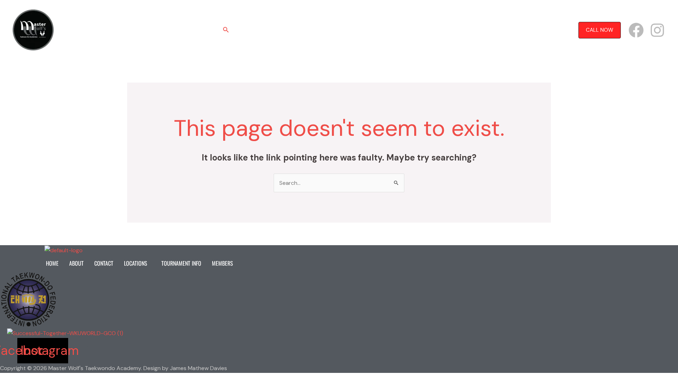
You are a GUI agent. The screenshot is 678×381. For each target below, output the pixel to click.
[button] (226, 30)
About (273, 30)
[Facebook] (636, 30)
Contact (301, 30)
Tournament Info (384, 30)
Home (248, 30)
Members (425, 30)
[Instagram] (657, 30)
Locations (333, 30)
